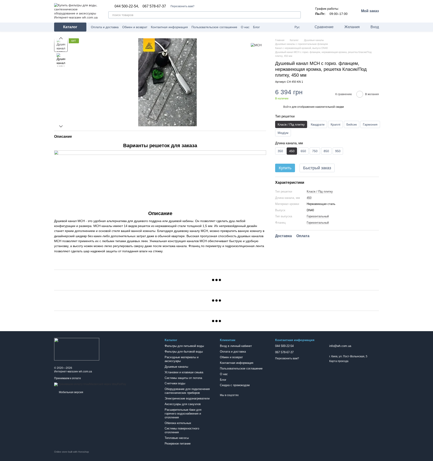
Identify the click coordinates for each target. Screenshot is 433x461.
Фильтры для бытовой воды (184, 351)
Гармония (370, 124)
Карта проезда (338, 361)
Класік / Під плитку (320, 191)
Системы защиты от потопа (183, 378)
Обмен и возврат (134, 27)
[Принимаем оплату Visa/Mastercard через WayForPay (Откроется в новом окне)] (90, 384)
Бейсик (351, 124)
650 (303, 151)
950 (338, 151)
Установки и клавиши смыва (184, 372)
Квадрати (318, 124)
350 (280, 151)
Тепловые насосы (177, 438)
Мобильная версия (70, 392)
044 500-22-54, (127, 6)
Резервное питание (178, 443)
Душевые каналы (176, 366)
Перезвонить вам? (182, 6)
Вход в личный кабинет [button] (236, 346)
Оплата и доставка (105, 27)
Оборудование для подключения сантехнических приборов (187, 390)
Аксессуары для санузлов (183, 404)
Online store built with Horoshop (71, 451)
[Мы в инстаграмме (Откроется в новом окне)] (287, 27)
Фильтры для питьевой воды (184, 346)
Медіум (283, 133)
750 (315, 151)
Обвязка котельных (178, 423)
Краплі (335, 124)
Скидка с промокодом (235, 385)
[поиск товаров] (297, 14)
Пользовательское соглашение (214, 27)
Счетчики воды (175, 383)
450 (309, 198)
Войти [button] (287, 106)
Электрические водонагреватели (187, 398)
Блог (256, 27)
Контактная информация (169, 27)
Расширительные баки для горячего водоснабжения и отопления (183, 413)
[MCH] (256, 45)
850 (326, 151)
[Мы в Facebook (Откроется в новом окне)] (282, 27)
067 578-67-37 (154, 6)
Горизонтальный (318, 216)
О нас (245, 27)
